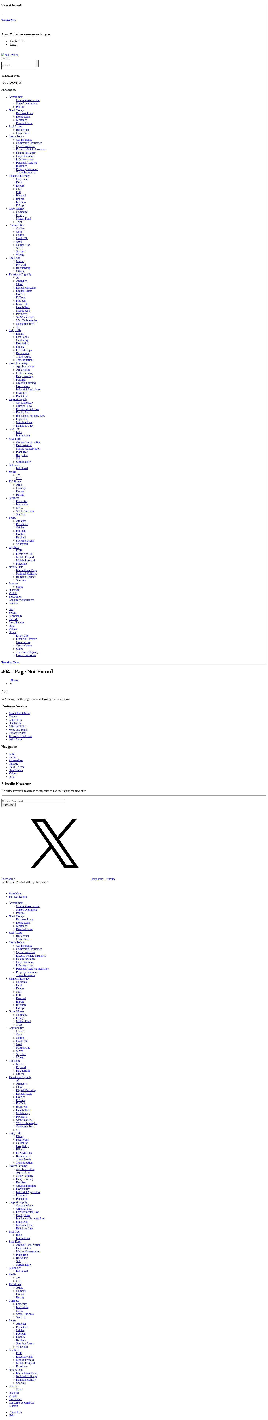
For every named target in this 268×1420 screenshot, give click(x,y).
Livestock (21, 392)
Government (16, 96)
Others (20, 271)
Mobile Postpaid (25, 560)
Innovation (22, 504)
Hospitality (22, 343)
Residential (22, 129)
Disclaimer (15, 723)
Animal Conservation (28, 442)
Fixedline (21, 563)
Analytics (21, 281)
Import (20, 198)
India (19, 432)
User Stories (16, 770)
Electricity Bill (24, 553)
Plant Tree (22, 451)
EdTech (20, 297)
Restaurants (22, 353)
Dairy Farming (24, 376)
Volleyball (22, 543)
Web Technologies (26, 320)
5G (18, 327)
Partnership (15, 615)
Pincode (13, 619)
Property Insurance (27, 169)
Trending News (8, 19)
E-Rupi (20, 205)
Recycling (22, 455)
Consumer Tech (25, 323)
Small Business (25, 511)
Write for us (15, 739)
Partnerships (16, 760)
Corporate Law (25, 402)
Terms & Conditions (20, 736)
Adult (19, 484)
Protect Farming (18, 363)
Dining (20, 333)
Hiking (20, 346)
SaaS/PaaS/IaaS (25, 317)
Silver (19, 248)
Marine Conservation (28, 448)
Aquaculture (23, 369)
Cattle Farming (24, 373)
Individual (22, 468)
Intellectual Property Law (30, 415)
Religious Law (24, 425)
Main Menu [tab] (15, 893)
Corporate (22, 179)
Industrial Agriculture (28, 389)
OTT (19, 478)
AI (17, 277)
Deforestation (24, 445)
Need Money (16, 110)
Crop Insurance (25, 156)
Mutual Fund (23, 218)
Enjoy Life (15, 330)
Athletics (21, 520)
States (19, 648)
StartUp (20, 514)
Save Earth (15, 438)
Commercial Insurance (29, 142)
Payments (21, 313)
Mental (20, 261)
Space (19, 586)
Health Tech (23, 307)
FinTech (21, 300)
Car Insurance (24, 139)
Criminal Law (24, 405)
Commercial (23, 133)
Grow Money (16, 208)
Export (20, 185)
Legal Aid (22, 419)
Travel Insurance (25, 172)
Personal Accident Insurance (26, 164)
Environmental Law (27, 409)
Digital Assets (24, 290)
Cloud (19, 284)
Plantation (22, 396)
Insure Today (16, 136)
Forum (12, 612)
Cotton (20, 234)
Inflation (21, 202)
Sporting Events (25, 540)
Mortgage (21, 119)
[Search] (37, 63)
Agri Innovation (25, 366)
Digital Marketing (26, 287)
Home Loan (23, 116)
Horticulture (23, 386)
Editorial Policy (18, 726)
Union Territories (26, 655)
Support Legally (18, 399)
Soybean (21, 251)
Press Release (16, 622)
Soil (18, 458)
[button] (5, 58)
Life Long (14, 257)
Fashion (13, 603)
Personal (21, 195)
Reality (20, 494)
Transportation (24, 359)
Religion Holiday (26, 576)
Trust (19, 221)
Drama (20, 491)
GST (19, 188)
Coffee (20, 228)
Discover (14, 589)
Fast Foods (22, 336)
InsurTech (22, 304)
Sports (12, 517)
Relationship (23, 267)
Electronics (15, 596)
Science (13, 583)
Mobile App (23, 310)
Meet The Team (18, 729)
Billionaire (15, 465)
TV (18, 474)
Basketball (22, 524)
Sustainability (24, 461)
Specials (21, 580)
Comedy (21, 488)
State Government (26, 103)
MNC (19, 507)
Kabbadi (21, 537)
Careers (13, 716)
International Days (26, 570)
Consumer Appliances (21, 599)
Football (21, 530)
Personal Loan (24, 123)
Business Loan (24, 113)
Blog (11, 609)
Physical (21, 264)
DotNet (20, 294)
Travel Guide (23, 356)
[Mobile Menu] (2, 51)
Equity (20, 215)
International (23, 435)
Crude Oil (22, 238)
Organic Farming (26, 382)
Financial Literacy (19, 175)
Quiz (11, 625)
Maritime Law (24, 422)
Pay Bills (14, 547)
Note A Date (16, 566)
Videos (13, 629)
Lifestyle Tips (24, 350)
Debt (19, 182)
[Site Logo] (9, 54)
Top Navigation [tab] (18, 896)
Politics (20, 106)
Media (12, 471)
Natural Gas (23, 244)
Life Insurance (24, 159)
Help (13, 44)
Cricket (20, 527)
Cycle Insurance (25, 146)
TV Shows (15, 481)
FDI (18, 192)
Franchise (21, 501)
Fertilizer (21, 379)
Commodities (16, 225)
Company (21, 211)
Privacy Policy (17, 732)
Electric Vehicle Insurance (31, 149)
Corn (19, 231)
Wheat (20, 254)
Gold (19, 241)
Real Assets (15, 126)
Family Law (23, 412)
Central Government (28, 100)
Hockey (20, 534)
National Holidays (26, 573)
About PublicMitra (19, 713)
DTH (19, 550)
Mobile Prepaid (25, 557)
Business (14, 497)
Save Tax (14, 428)
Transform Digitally (20, 274)
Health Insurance (26, 152)
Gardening (22, 340)
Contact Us (17, 41)
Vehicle (13, 593)
